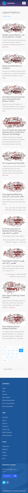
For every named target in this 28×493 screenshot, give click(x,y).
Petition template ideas (8, 400)
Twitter (4, 452)
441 (13, 353)
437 (17, 350)
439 (4, 353)
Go (15, 476)
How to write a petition (8, 403)
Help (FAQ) (5, 417)
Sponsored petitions (7, 406)
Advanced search (7, 435)
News (3, 391)
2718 (7, 357)
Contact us (5, 426)
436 (13, 350)
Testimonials (5, 446)
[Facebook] (7, 482)
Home (4, 388)
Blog (3, 458)
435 (8, 350)
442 (17, 353)
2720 (16, 357)
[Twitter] (4, 482)
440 (8, 353)
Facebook (5, 449)
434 (4, 350)
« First (5, 347)
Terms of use (5, 429)
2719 (11, 357)
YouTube (4, 455)
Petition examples (7, 432)
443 (21, 353)
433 (23, 347)
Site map (4, 394)
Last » (5, 360)
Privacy (4, 420)
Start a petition (6, 397)
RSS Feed (7, 16)
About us (4, 423)
